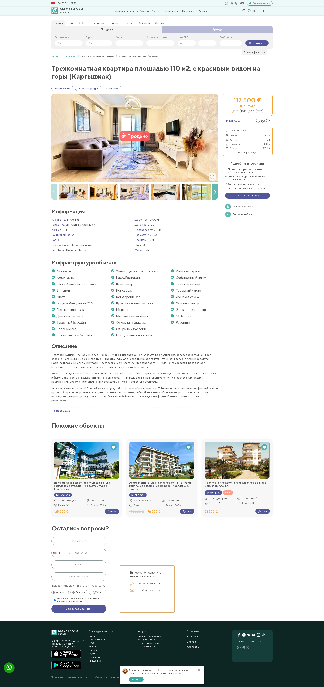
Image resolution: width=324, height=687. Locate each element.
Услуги (155, 10)
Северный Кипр (97, 639)
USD (251, 111)
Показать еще (60, 410)
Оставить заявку (247, 195)
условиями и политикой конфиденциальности (78, 599)
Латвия (159, 23)
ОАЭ (82, 23)
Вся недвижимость (125, 10)
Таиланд (114, 23)
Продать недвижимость (151, 636)
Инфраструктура (88, 88)
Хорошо (136, 679)
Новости (192, 636)
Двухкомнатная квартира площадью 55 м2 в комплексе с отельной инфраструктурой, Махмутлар (82, 486)
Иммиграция (170, 10)
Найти (257, 43)
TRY (259, 111)
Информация (62, 88)
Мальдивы (144, 23)
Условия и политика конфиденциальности (70, 677)
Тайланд (93, 650)
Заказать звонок (262, 3)
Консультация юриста (150, 639)
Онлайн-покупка (147, 646)
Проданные (95, 660)
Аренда (144, 10)
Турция (58, 23)
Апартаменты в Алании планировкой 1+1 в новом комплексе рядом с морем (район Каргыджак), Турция (160, 486)
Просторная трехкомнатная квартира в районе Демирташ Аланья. (235, 484)
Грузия (128, 23)
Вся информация (247, 152)
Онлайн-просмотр (244, 206)
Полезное (188, 10)
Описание (112, 88)
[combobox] (57, 553)
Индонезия (97, 23)
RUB (243, 111)
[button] (215, 192)
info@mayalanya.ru (149, 590)
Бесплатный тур (242, 214)
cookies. (177, 673)
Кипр (71, 23)
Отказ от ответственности (107, 677)
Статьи (191, 641)
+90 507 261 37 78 (67, 3)
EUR (235, 111)
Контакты (204, 10)
